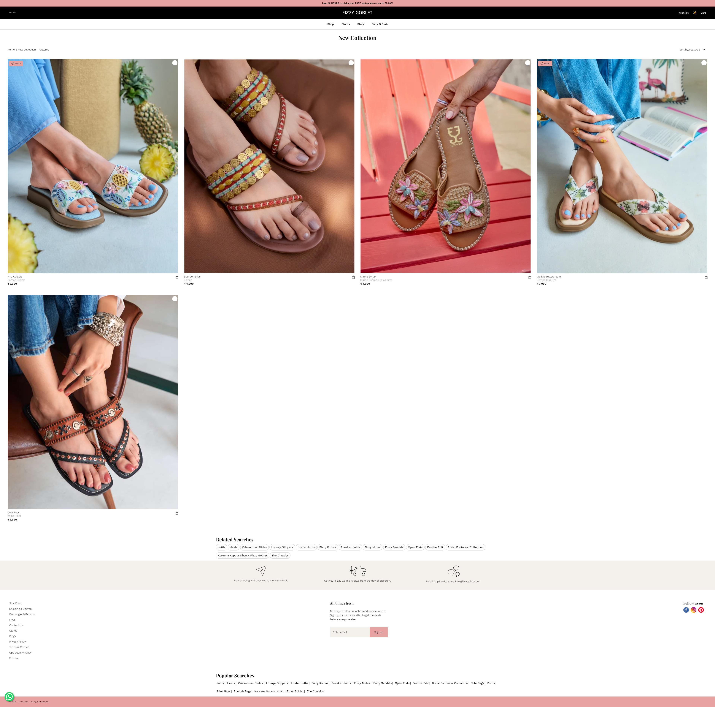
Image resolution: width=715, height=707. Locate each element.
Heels (234, 547)
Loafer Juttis (306, 547)
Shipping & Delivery (20, 608)
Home (11, 49)
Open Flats (415, 547)
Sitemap (14, 657)
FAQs (12, 619)
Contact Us (16, 625)
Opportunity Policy (20, 652)
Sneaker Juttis (350, 547)
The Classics (280, 555)
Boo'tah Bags (242, 691)
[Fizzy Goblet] (357, 12)
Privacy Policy (17, 641)
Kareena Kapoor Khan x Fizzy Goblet (242, 555)
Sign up (378, 632)
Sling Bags (224, 691)
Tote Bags (477, 683)
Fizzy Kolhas (327, 547)
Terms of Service (19, 647)
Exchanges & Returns (22, 614)
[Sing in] (694, 12)
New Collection (27, 49)
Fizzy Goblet (23, 701)
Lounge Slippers (282, 547)
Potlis (491, 683)
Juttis (221, 547)
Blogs (12, 636)
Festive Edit (435, 547)
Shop (330, 24)
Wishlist (684, 12)
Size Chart (15, 603)
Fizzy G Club (380, 24)
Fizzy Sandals (394, 547)
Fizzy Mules (373, 547)
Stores (345, 24)
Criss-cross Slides (254, 547)
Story (360, 24)
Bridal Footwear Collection (466, 547)
